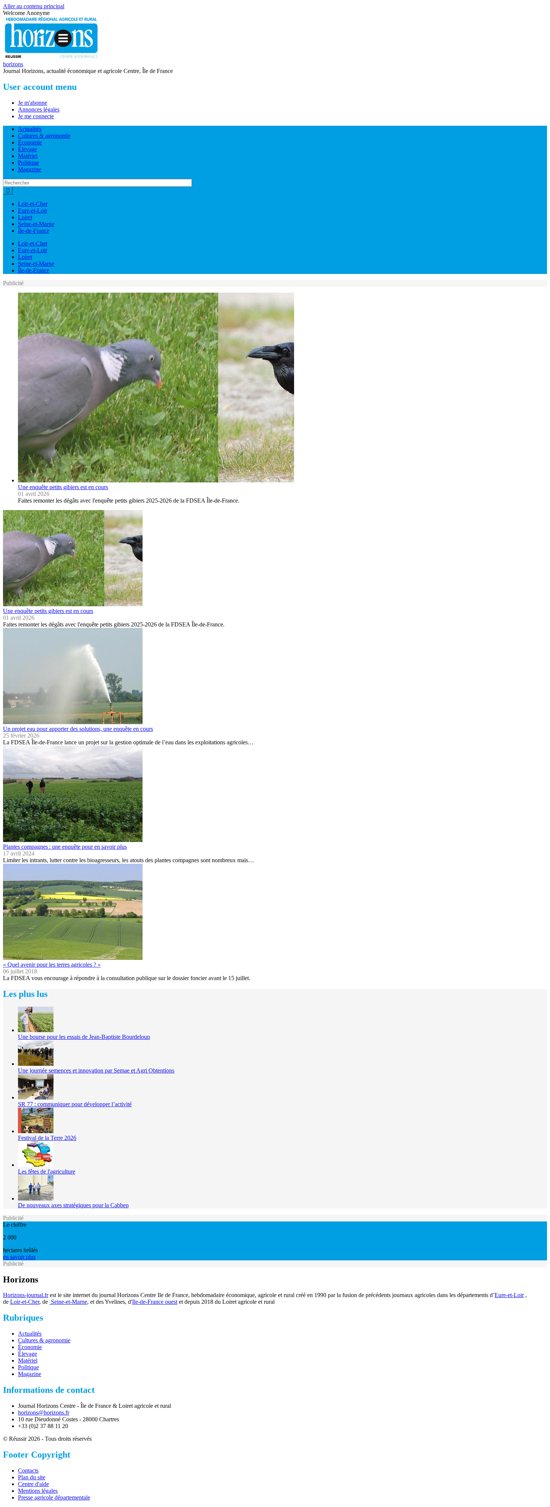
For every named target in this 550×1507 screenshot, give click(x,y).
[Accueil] (51, 57)
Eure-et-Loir (32, 210)
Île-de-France (33, 231)
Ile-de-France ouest (154, 1302)
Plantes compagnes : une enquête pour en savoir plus (65, 847)
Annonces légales (38, 109)
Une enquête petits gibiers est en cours (63, 487)
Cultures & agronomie (44, 135)
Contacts (28, 1470)
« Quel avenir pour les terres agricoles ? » (52, 964)
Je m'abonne (32, 103)
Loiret (25, 217)
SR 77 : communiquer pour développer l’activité (75, 1104)
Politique (28, 162)
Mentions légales (38, 1491)
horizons (13, 64)
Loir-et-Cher (33, 204)
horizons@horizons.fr (43, 1412)
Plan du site (31, 1477)
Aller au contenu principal (33, 6)
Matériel (27, 156)
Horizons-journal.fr (25, 1295)
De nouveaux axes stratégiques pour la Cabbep (73, 1205)
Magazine (29, 169)
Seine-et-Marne (36, 224)
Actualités (30, 129)
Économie (30, 142)
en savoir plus (19, 1257)
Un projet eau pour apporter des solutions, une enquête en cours (78, 729)
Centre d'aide (33, 1484)
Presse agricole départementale (54, 1497)
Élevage (27, 149)
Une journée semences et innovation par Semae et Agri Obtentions (96, 1070)
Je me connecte (36, 116)
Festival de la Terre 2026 (47, 1138)
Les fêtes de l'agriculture (46, 1171)
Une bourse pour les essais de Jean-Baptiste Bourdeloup (84, 1037)
